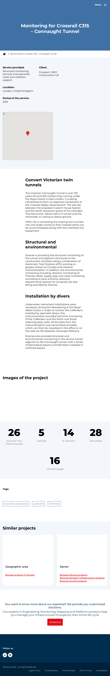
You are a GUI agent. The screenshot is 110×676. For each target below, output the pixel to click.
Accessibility (101, 670)
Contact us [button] (55, 622)
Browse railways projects (73, 575)
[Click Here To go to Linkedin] (5, 655)
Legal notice (34, 670)
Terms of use (85, 670)
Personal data (68, 670)
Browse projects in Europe (19, 575)
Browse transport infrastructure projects (82, 578)
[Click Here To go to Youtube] (10, 655)
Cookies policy (51, 670)
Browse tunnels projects (73, 581)
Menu (98, 4)
